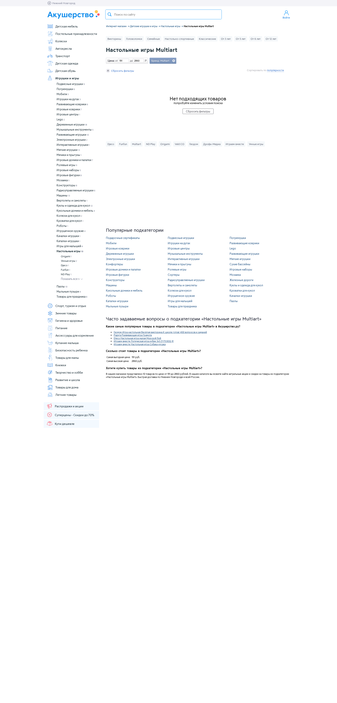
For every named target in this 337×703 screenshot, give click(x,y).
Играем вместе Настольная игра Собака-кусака (140, 344)
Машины (63, 195)
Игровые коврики (69, 109)
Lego (61, 119)
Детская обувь (65, 71)
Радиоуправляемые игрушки (76, 190)
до (131, 60)
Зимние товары (65, 313)
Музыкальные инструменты (75, 129)
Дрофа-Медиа (212, 144)
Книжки (60, 365)
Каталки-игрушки (68, 241)
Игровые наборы (69, 170)
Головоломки (134, 38)
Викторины (114, 38)
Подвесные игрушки (71, 84)
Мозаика (63, 180)
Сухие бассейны (240, 264)
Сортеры (174, 274)
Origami (66, 256)
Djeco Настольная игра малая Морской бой (137, 338)
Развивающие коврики (72, 104)
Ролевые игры (67, 165)
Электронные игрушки (72, 139)
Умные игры (69, 260)
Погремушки (66, 89)
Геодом (193, 144)
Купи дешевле (64, 423)
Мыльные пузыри (69, 291)
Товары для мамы (67, 357)
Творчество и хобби (69, 372)
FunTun (65, 269)
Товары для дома (66, 387)
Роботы (62, 225)
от (116, 60)
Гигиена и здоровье (69, 320)
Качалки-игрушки (68, 236)
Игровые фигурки (69, 175)
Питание (61, 328)
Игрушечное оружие (71, 231)
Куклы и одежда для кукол (75, 205)
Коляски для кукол (69, 215)
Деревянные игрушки (72, 124)
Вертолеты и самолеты (72, 200)
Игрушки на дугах (69, 99)
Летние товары (65, 394)
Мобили (63, 94)
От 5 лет (241, 38)
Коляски (61, 41)
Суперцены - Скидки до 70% (74, 415)
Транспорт (62, 56)
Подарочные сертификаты (123, 238)
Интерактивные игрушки (73, 144)
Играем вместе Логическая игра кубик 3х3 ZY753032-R (144, 341)
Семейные (153, 38)
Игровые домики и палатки (75, 160)
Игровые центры (68, 114)
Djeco (65, 265)
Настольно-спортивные (179, 38)
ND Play (66, 274)
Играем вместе (235, 144)
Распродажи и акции (69, 406)
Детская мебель (66, 26)
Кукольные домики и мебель (76, 210)
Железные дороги (241, 280)
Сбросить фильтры (122, 70)
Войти (286, 17)
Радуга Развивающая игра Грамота (133, 335)
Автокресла (63, 48)
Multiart (136, 144)
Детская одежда (66, 63)
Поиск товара (109, 14)
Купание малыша (67, 343)
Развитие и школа (67, 380)
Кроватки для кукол (70, 220)
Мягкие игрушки (68, 149)
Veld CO (179, 144)
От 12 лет (271, 38)
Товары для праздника (72, 296)
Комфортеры (114, 264)
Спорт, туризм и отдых (70, 306)
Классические (207, 38)
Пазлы (62, 286)
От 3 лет (226, 38)
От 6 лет (256, 38)
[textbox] (163, 14)
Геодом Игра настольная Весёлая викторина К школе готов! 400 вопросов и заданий (160, 332)
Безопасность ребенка (71, 350)
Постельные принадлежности (76, 33)
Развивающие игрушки (73, 134)
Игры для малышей (70, 246)
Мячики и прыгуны (69, 155)
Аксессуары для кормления (74, 335)
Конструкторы (67, 185)
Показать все (70, 278)
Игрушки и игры (67, 78)
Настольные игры (70, 251)
